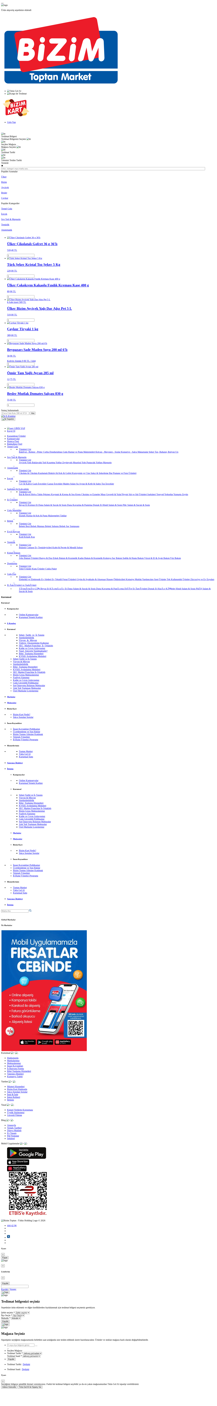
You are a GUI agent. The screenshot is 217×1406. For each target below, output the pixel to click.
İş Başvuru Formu (15, 1068)
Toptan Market (26, 751)
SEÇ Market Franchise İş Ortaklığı (36, 645)
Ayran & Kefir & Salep (90, 484)
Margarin (107, 462)
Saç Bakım (117, 558)
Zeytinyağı (67, 462)
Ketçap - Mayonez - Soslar (108, 452)
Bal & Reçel (25, 494)
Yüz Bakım (175, 558)
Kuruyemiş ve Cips (81, 473)
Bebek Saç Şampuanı (69, 526)
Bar (111, 473)
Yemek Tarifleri (14, 1128)
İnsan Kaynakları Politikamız (26, 729)
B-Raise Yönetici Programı (25, 739)
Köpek (27, 537)
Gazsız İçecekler (55, 484)
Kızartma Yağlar (54, 462)
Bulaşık (23, 547)
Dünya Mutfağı (14, 1130)
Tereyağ (160, 494)
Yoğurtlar (168, 494)
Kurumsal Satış (26, 756)
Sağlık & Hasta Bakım (133, 558)
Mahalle (5, 1318)
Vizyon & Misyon (28, 640)
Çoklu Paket (51, 569)
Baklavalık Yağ (39, 462)
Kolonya (107, 558)
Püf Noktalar (13, 1136)
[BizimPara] (16, 117)
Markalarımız (13, 1060)
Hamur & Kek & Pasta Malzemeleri (43, 515)
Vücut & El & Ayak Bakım (157, 558)
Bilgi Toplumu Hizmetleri (31, 653)
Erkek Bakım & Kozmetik (65, 558)
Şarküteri (151, 494)
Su (77, 484)
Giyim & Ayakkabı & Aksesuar (91, 579)
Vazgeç (13, 1289)
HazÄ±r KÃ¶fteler (167, 588)
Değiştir (26, 1364)
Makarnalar (143, 452)
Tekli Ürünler (25, 569)
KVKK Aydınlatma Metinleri (32, 656)
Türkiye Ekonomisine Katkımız (34, 643)
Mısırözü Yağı (80, 462)
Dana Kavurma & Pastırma (80, 505)
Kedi (21, 537)
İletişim (10, 1100)
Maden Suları (69, 484)
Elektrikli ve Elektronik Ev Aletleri (35, 579)
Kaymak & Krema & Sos (63, 494)
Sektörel (11, 1138)
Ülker (3, 177)
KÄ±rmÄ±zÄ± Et (58, 588)
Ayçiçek (5, 187)
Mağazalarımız (14, 1063)
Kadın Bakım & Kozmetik (90, 558)
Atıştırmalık (6, 230)
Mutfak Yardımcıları (144, 579)
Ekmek (22, 515)
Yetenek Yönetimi (21, 737)
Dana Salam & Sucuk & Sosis (52, 505)
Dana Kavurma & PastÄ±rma (110, 588)
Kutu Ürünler (38, 569)
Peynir (125, 494)
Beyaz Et (23, 505)
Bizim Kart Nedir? (21, 714)
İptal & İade (12, 1094)
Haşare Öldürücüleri (116, 579)
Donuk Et (98, 505)
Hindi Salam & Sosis (113, 505)
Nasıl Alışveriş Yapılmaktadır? (33, 651)
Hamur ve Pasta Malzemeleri (82, 452)
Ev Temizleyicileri (43, 547)
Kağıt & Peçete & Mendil (64, 547)
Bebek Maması (37, 526)
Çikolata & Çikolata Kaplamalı (33, 473)
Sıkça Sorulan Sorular (23, 717)
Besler (4, 192)
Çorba (46, 452)
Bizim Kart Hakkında (17, 1089)
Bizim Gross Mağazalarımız (26, 675)
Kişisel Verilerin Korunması (20, 1110)
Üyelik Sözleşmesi (15, 1112)
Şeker (152, 452)
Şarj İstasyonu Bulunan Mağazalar (29, 685)
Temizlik (5, 224)
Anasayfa (11, 1125)
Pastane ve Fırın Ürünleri (124, 473)
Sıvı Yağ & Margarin (11, 219)
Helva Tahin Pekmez (41, 494)
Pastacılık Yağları (95, 462)
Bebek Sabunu (52, 526)
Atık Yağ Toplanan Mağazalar (27, 688)
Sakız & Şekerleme (100, 473)
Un (176, 452)
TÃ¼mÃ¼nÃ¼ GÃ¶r (29, 588)
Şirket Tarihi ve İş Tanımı (31, 635)
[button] (8, 419)
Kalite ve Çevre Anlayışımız (32, 648)
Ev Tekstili (57, 579)
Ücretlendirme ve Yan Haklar (26, 731)
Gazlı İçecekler (39, 484)
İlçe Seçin (5, 1315)
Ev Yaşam (11, 1133)
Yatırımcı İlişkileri (15, 1074)
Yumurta (177, 494)
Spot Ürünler (160, 579)
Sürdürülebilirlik (26, 637)
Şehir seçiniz (7, 1312)
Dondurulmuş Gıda (58, 452)
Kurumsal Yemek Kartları (31, 617)
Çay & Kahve (25, 484)
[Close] (5, 1292)
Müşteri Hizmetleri (16, 1086)
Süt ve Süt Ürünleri (138, 494)
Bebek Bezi (24, 526)
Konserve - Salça (129, 452)
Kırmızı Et (33, 505)
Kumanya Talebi (15, 1076)
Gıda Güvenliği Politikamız (26, 683)
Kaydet (5, 1283)
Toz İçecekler (107, 484)
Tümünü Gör (25, 449)
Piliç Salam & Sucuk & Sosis (136, 505)
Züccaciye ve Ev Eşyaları (202, 579)
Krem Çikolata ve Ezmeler (88, 494)
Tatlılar (63, 515)
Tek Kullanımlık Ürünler (178, 579)
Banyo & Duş (46, 558)
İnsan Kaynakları (15, 1066)
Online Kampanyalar (28, 614)
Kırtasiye (130, 579)
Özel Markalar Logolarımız (25, 691)
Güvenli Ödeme (14, 1115)
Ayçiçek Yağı (25, 462)
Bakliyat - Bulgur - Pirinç (31, 452)
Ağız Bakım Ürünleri (29, 558)
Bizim (4, 182)
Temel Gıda (6, 208)
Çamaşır (31, 547)
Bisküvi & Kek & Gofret (60, 473)
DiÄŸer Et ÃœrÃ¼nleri (136, 588)
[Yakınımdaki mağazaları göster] (36, 1345)
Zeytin (185, 494)
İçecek (4, 214)
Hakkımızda (12, 1058)
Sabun (80, 547)
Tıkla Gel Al (25, 754)
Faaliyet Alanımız (21, 677)
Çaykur (4, 198)
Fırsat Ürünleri (69, 579)
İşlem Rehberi (13, 1097)
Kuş (33, 537)
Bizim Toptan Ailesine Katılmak (28, 734)
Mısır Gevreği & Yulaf (111, 494)
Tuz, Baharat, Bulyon (165, 452)
